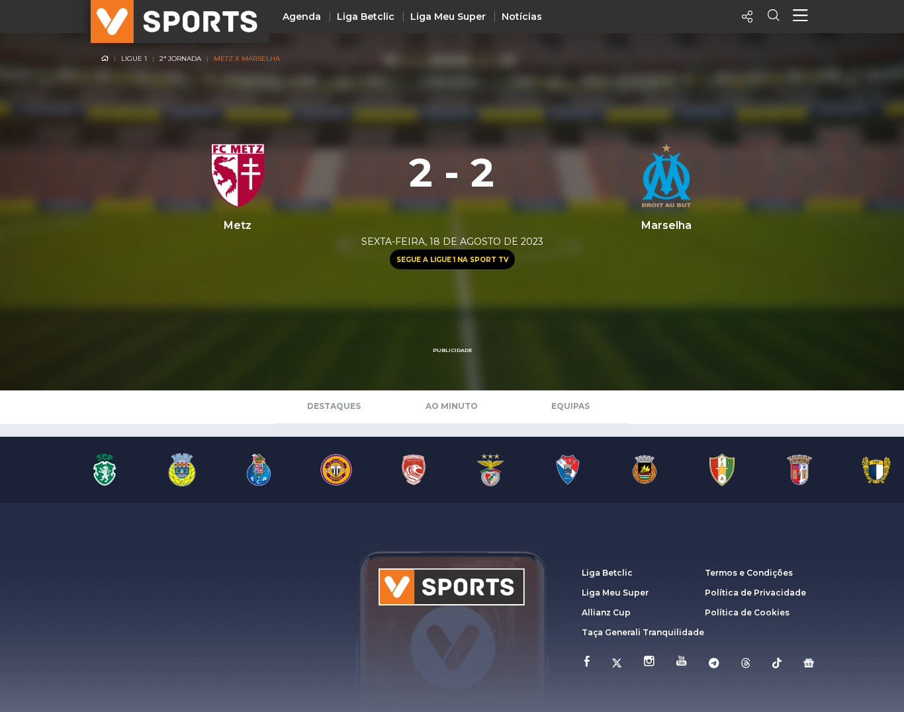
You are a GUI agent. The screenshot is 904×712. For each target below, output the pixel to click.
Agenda (302, 16)
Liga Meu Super (448, 16)
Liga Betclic (365, 16)
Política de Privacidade (755, 593)
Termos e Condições (749, 573)
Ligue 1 (134, 58)
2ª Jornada (180, 58)
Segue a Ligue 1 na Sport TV (452, 259)
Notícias (522, 16)
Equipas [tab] (570, 406)
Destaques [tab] (334, 406)
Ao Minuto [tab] (452, 406)
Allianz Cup (606, 612)
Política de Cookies (747, 612)
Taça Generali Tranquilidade (643, 632)
